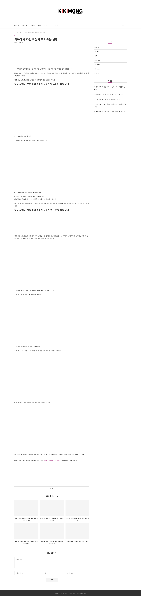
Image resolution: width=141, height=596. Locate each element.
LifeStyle (25, 25)
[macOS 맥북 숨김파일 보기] (52, 460)
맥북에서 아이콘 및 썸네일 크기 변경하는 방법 (109, 94)
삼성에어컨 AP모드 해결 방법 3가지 (77, 541)
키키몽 (21, 42)
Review (16, 25)
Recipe (33, 25)
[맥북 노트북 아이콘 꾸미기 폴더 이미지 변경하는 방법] (26, 508)
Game (56, 25)
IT (51, 25)
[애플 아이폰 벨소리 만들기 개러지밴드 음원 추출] (26, 531)
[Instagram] (122, 26)
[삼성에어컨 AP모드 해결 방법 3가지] (77, 531)
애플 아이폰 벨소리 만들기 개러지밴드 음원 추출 (109, 111)
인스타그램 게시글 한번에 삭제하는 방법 (107, 99)
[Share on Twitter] (52, 489)
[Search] (126, 26)
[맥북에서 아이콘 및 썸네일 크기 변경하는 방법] (52, 508)
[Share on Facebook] (50, 489)
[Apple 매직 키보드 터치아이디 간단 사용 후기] (52, 531)
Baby (39, 25)
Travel (46, 25)
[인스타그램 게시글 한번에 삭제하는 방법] (77, 508)
